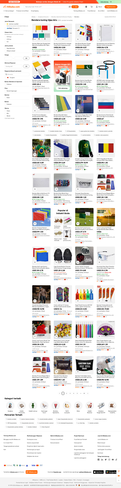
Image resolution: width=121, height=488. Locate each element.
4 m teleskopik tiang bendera (66, 423)
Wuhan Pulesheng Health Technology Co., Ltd (41, 55)
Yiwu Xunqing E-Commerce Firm (63, 168)
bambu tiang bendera (51, 135)
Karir (5, 449)
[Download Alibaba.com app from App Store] (98, 472)
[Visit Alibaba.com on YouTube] (113, 459)
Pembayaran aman (32, 439)
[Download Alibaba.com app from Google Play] (111, 472)
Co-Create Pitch (8, 442)
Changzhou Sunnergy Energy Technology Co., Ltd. (106, 89)
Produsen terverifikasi (56, 439)
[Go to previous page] (59, 393)
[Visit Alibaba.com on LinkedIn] (102, 459)
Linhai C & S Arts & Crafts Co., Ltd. (106, 51)
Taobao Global (68, 480)
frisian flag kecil (46, 427)
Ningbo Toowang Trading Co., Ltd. (106, 237)
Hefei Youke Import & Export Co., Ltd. (84, 350)
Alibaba (34, 17)
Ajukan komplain (78, 446)
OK (26, 58)
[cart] (92, 7)
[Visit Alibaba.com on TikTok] (116, 459)
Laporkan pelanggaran (80, 458)
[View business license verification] (76, 485)
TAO (74, 480)
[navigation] (17, 205)
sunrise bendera (87, 135)
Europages (86, 480)
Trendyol (79, 480)
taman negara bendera (101, 419)
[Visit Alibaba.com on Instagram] (109, 459)
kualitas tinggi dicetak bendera (69, 135)
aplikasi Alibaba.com (85, 472)
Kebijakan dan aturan (32, 456)
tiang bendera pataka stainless (15, 427)
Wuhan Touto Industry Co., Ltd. (105, 315)
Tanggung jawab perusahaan (11, 446)
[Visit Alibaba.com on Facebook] (99, 459)
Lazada (60, 480)
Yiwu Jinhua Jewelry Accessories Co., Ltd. (106, 279)
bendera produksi (12, 419)
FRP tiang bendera (12, 423)
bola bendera (37, 135)
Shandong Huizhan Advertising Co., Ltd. (84, 201)
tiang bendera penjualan (84, 419)
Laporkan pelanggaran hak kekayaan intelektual (84, 453)
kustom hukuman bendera (27, 419)
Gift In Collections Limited (39, 166)
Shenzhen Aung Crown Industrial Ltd (84, 276)
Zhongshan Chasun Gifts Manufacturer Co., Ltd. (106, 201)
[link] (118, 471)
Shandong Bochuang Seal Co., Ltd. (84, 315)
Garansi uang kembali (33, 442)
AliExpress (35, 480)
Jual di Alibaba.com (103, 439)
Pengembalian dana (79, 449)
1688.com (42, 480)
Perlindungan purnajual (33, 449)
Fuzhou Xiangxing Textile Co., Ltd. (106, 348)
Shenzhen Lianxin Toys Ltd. (61, 350)
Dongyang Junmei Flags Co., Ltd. (41, 202)
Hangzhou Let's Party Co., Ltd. (83, 53)
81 (84, 393)
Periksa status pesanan (104, 446)
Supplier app (57, 472)
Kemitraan (100, 453)
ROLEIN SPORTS (79, 168)
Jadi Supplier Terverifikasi (105, 449)
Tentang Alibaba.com (10, 435)
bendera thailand (32, 427)
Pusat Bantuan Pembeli (80, 439)
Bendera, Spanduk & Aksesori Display (61, 17)
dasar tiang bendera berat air (65, 419)
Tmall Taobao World (52, 480)
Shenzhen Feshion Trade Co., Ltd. (41, 125)
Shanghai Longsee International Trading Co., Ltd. (63, 278)
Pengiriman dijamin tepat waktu (35, 446)
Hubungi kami (78, 442)
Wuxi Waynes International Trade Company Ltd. (84, 89)
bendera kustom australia (106, 131)
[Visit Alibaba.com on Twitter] (106, 459)
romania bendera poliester (46, 419)
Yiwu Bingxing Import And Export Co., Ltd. (41, 235)
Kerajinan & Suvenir (43, 17)
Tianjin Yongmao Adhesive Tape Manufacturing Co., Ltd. (63, 202)
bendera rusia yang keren (102, 135)
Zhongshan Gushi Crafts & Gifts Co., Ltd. (84, 122)
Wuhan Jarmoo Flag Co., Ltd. (40, 350)
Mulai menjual (101, 442)
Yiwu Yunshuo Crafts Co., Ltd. (105, 168)
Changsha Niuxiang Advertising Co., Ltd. (106, 124)
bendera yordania (94, 423)
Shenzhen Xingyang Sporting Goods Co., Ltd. (41, 275)
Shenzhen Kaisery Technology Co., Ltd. (84, 241)
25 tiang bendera (71, 131)
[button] (70, 7)
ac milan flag (81, 423)
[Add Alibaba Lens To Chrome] (31, 472)
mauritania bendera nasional (46, 423)
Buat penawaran (54, 442)
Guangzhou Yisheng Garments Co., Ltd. (41, 315)
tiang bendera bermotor (28, 423)
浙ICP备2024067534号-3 (106, 485)
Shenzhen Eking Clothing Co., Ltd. (63, 312)
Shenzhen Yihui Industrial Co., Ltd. (63, 53)
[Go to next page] (87, 393)
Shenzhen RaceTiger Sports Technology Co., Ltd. (41, 88)
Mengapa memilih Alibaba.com (12, 439)
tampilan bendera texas (56, 131)
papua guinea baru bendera (87, 131)
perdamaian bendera (39, 131)
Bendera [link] (76, 17)
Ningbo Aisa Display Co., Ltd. (61, 124)
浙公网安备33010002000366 (89, 485)
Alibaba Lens (14, 472)
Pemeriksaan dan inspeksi (34, 453)
